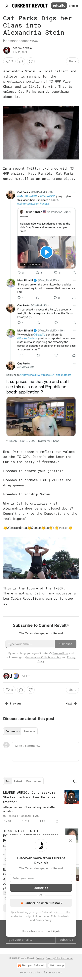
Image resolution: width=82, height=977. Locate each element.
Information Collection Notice (53, 916)
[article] (41, 807)
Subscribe (59, 5)
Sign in (73, 5)
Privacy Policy (43, 920)
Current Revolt (30, 816)
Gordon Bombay (23, 48)
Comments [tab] (13, 731)
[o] (71, 797)
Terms (49, 958)
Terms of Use (62, 912)
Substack (25, 972)
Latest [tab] (18, 781)
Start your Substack (33, 965)
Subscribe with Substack (43, 903)
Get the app (57, 965)
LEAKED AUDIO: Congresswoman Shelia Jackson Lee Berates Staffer (30, 797)
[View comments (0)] (21, 61)
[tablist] (20, 731)
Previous (15, 703)
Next (68, 703)
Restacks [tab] (29, 731)
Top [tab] (8, 781)
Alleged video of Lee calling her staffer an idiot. (29, 809)
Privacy (40, 958)
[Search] (75, 781)
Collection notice (63, 958)
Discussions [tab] (33, 781)
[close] (70, 840)
